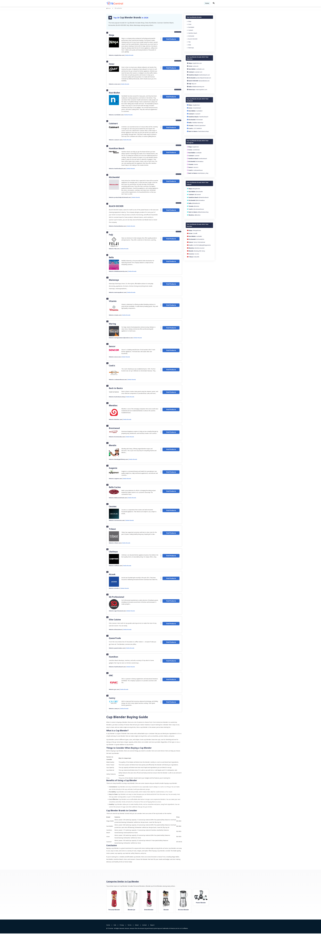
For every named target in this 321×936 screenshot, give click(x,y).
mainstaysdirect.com (201, 89)
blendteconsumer (199, 248)
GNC (111, 675)
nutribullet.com (200, 69)
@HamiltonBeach (204, 197)
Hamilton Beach (116, 148)
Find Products (171, 39)
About (137, 925)
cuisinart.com (198, 72)
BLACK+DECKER (116, 206)
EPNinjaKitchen (197, 230)
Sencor (112, 346)
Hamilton (113, 656)
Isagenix (113, 468)
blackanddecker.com (204, 81)
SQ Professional (116, 597)
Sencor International (199, 242)
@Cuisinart (198, 194)
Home (207, 3)
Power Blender (201, 903)
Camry (112, 698)
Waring (112, 323)
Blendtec (113, 405)
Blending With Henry (199, 251)
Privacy (122, 925)
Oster (111, 64)
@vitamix (196, 206)
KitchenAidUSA (200, 239)
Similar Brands (129, 55)
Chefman (113, 551)
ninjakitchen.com (197, 63)
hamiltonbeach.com (204, 75)
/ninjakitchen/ (196, 105)
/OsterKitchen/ (197, 108)
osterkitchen (196, 150)
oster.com (195, 66)
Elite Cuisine (115, 619)
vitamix (196, 164)
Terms (129, 925)
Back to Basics (116, 388)
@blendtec (198, 215)
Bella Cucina (115, 487)
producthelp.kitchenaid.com (203, 78)
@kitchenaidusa (200, 200)
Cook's (112, 365)
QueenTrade (115, 638)
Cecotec (113, 506)
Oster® (195, 233)
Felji (111, 234)
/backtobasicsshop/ (203, 131)
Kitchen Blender (183, 910)
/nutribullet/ (199, 111)
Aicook (112, 574)
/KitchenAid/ (199, 119)
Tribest (112, 529)
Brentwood (114, 428)
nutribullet (199, 152)
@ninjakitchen (196, 188)
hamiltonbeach (203, 158)
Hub (115, 925)
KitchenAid (114, 177)
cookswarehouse (198, 170)
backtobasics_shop (203, 173)
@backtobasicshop (203, 212)
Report (152, 925)
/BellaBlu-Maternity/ (197, 122)
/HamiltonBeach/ (203, 117)
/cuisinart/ (197, 114)
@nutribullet (199, 191)
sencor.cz (195, 167)
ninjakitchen (195, 147)
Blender (166, 910)
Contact (144, 925)
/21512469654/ (198, 128)
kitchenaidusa (199, 161)
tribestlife (196, 257)
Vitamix (112, 301)
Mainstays (114, 280)
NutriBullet (114, 92)
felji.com (194, 83)
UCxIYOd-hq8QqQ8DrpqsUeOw (202, 245)
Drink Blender (148, 910)
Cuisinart (113, 123)
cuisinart (197, 155)
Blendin (112, 445)
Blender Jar (131, 910)
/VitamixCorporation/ (200, 125)
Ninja (111, 35)
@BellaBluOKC (196, 203)
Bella (111, 257)
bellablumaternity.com (198, 86)
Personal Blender (114, 910)
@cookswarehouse (199, 209)
